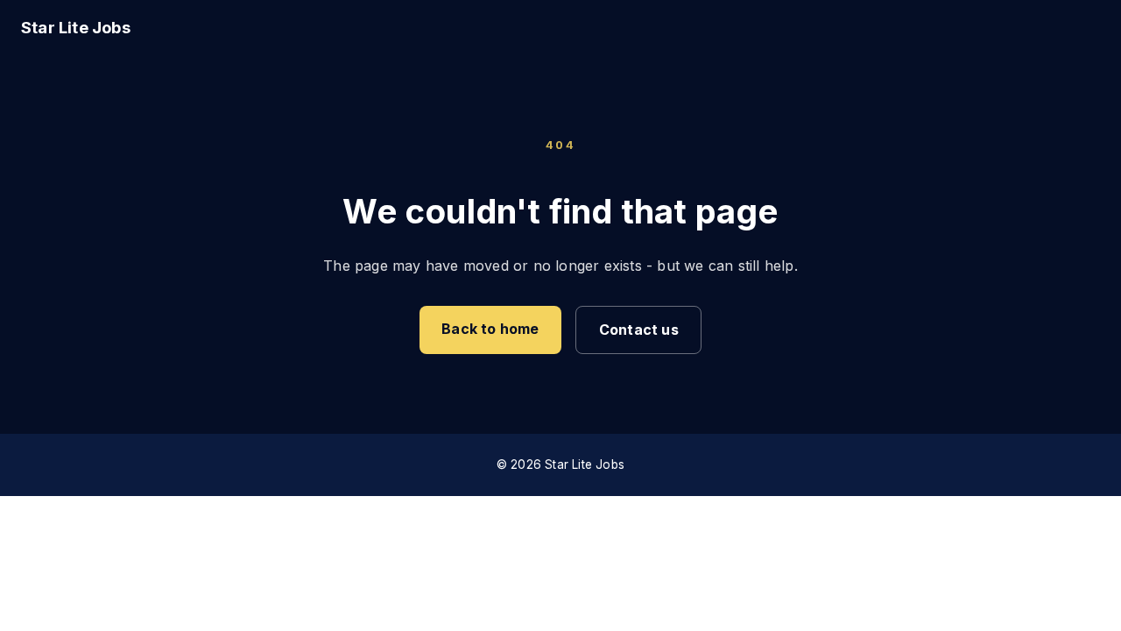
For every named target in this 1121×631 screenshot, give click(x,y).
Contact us (639, 329)
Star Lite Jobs (75, 27)
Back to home (490, 328)
